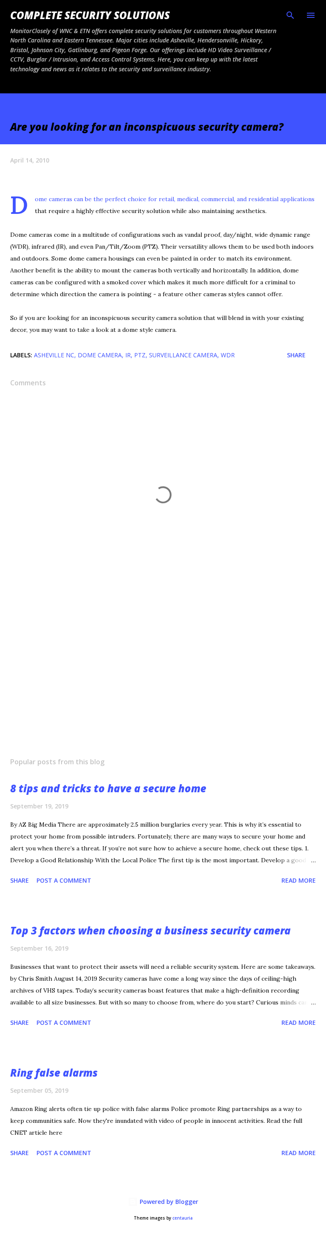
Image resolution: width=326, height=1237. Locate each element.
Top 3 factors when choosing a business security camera (150, 930)
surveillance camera (183, 355)
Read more (298, 880)
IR (128, 355)
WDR (228, 355)
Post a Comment (64, 880)
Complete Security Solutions (90, 15)
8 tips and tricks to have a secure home (108, 788)
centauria (182, 1218)
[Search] (290, 15)
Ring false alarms (54, 1073)
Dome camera (100, 355)
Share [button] (296, 355)
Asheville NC (54, 355)
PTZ (140, 355)
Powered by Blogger (168, 1202)
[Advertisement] (163, 670)
